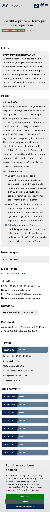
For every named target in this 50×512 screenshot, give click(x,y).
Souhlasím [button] (25, 496)
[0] (42, 6)
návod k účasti (19, 273)
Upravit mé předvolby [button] (25, 506)
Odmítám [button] (24, 501)
